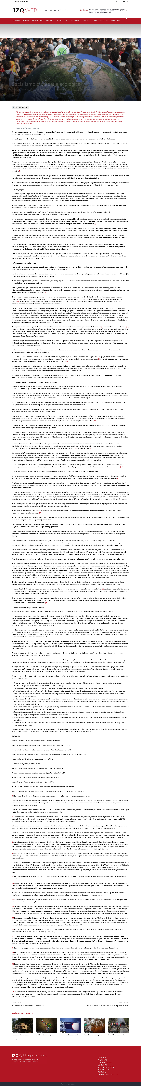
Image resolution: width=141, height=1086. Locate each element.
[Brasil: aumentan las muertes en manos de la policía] (22, 1025)
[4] (20, 171)
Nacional (26, 20)
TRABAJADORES (105, 1069)
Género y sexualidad (100, 20)
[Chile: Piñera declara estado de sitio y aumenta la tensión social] (118, 1025)
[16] (90, 448)
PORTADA (102, 1057)
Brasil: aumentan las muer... (21, 1035)
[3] (76, 146)
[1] (12, 796)
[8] (18, 301)
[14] (95, 421)
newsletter (115, 20)
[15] (75, 448)
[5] (95, 224)
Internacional (37, 20)
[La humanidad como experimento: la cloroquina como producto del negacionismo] (70, 1025)
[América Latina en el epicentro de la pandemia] (46, 1025)
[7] (45, 292)
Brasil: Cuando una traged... (93, 1035)
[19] (40, 513)
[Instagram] (120, 1)
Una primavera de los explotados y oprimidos (28, 1006)
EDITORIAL (102, 1064)
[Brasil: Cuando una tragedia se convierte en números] (94, 1025)
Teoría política (61, 20)
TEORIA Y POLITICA (106, 1067)
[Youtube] (127, 1)
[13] (69, 377)
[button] (126, 20)
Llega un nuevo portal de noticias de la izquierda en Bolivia (108, 1006)
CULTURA (102, 1072)
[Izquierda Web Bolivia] (70, 11)
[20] (103, 589)
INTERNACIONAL (105, 1062)
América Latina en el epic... (45, 1035)
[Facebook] (116, 1)
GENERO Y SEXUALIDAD (108, 1074)
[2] (46, 134)
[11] (99, 359)
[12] (67, 361)
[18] (118, 478)
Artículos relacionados (22, 1013)
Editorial (49, 20)
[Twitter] (124, 1)
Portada (16, 20)
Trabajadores (75, 20)
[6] (43, 258)
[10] (127, 327)
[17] (121, 467)
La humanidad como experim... (70, 1035)
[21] (46, 603)
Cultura (86, 20)
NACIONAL (102, 1059)
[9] (102, 327)
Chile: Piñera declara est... (116, 1035)
